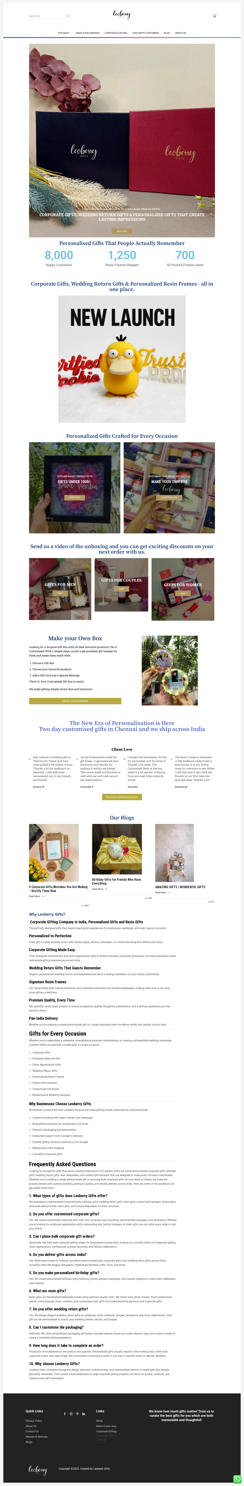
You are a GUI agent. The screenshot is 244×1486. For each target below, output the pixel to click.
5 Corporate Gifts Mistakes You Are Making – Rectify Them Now (58, 889)
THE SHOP (63, 33)
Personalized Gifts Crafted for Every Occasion (122, 436)
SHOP (183, 593)
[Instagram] (71, 1413)
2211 (212, 902)
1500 (149, 898)
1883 (86, 905)
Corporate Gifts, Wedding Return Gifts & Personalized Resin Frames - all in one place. (122, 287)
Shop (60, 593)
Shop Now (122, 231)
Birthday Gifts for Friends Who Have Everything (116, 882)
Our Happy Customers (145, 33)
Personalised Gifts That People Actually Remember (122, 243)
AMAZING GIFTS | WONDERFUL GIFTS (180, 887)
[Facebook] (65, 1413)
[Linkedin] (83, 1413)
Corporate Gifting (116, 33)
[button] (75, 701)
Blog (167, 33)
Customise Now (169, 497)
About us (180, 33)
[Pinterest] (77, 1413)
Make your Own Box (88, 33)
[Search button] (68, 16)
